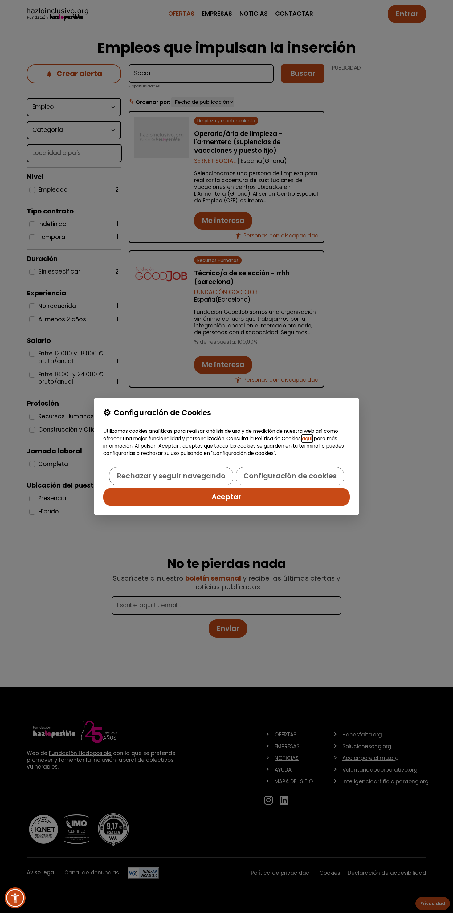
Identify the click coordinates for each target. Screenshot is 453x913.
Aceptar (226, 497)
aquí (307, 438)
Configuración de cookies (290, 476)
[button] (15, 898)
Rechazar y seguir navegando (171, 476)
